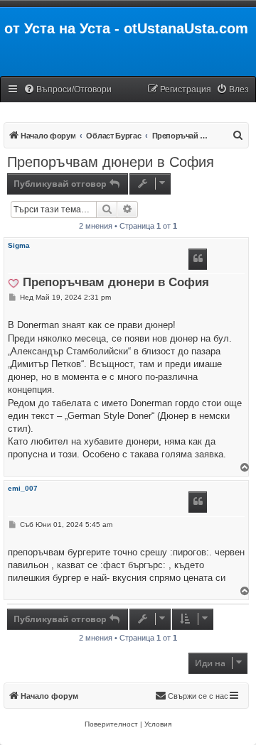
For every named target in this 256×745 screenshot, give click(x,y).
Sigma (19, 245)
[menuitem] (67, 89)
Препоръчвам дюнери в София (110, 162)
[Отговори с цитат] (197, 259)
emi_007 (23, 488)
